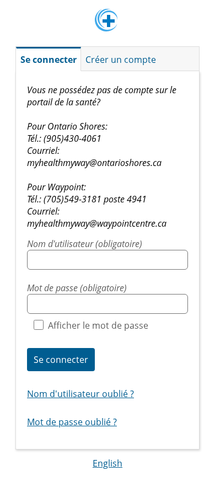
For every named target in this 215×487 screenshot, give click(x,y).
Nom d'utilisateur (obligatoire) (84, 244)
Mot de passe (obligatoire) (77, 288)
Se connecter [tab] (48, 59)
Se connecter (61, 360)
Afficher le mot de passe (98, 325)
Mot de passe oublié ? (72, 422)
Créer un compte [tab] (120, 59)
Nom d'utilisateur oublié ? (80, 394)
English (107, 463)
